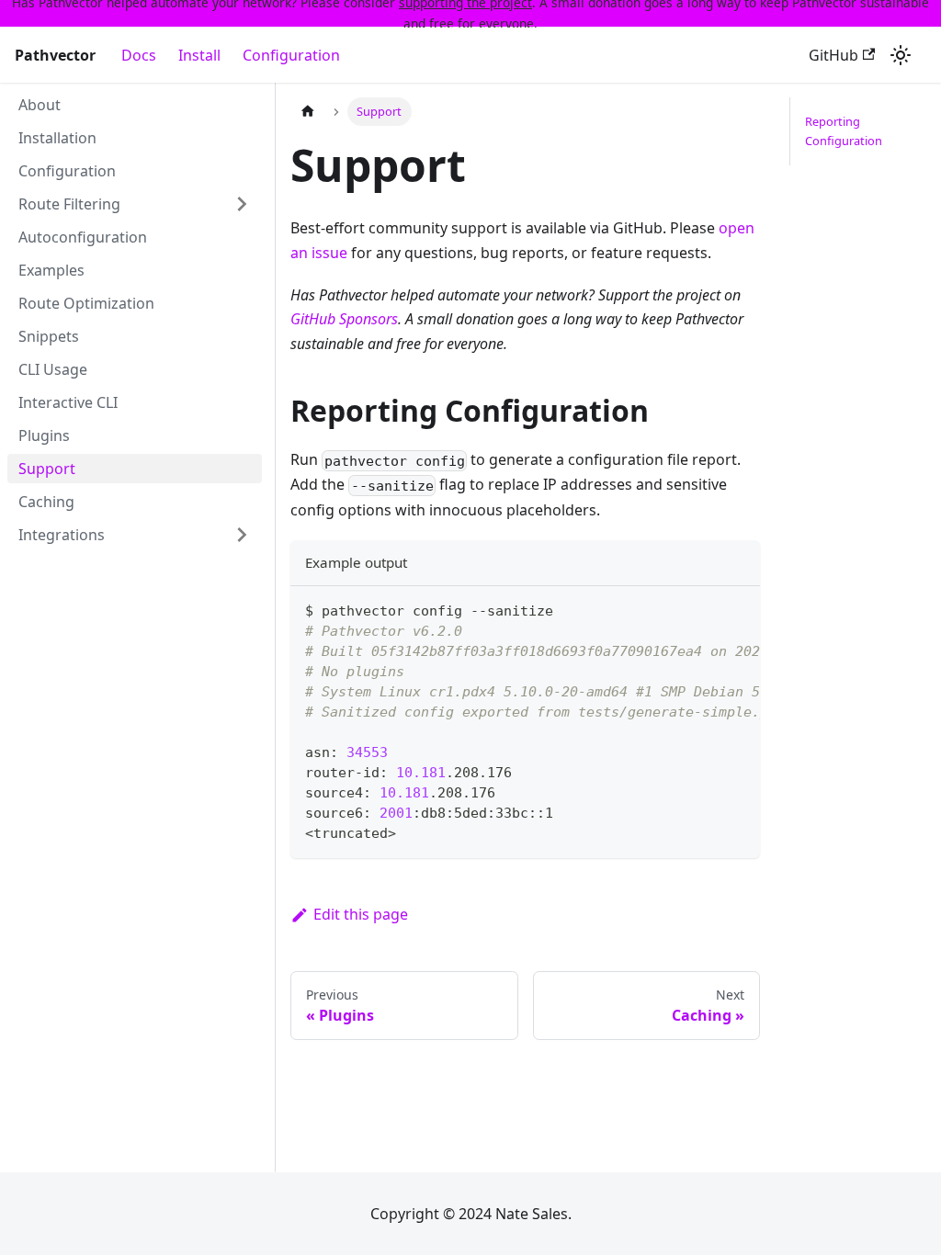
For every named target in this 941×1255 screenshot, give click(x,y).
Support (46, 468)
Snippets (48, 336)
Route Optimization (86, 303)
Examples (51, 270)
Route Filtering (69, 204)
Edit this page (360, 914)
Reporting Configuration (843, 131)
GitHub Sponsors (344, 319)
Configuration (291, 55)
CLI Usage (52, 369)
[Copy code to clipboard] (737, 609)
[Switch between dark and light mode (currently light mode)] (900, 55)
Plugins (44, 435)
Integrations (61, 535)
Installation (57, 138)
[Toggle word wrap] (704, 609)
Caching (46, 502)
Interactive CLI (68, 402)
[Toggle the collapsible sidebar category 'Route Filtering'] (241, 204)
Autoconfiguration (82, 237)
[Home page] (307, 111)
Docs (138, 55)
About (39, 105)
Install (199, 55)
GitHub (833, 55)
